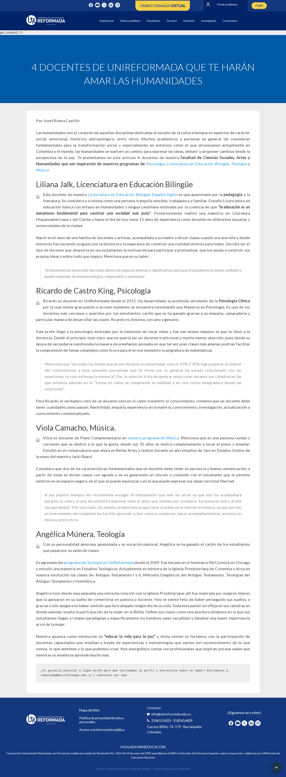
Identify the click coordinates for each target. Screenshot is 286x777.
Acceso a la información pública (101, 730)
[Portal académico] (208, 4)
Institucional (106, 20)
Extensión (189, 20)
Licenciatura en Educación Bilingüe (198, 163)
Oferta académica (130, 20)
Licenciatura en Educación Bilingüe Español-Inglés (133, 194)
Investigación (208, 20)
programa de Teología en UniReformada (98, 562)
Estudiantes (153, 20)
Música (42, 170)
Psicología (155, 163)
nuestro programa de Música (153, 437)
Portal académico (227, 4)
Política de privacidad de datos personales (101, 720)
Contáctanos (230, 20)
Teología (239, 163)
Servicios (172, 20)
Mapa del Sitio (89, 710)
